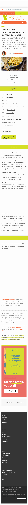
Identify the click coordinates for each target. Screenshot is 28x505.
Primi (2, 432)
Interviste (4, 474)
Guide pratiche (5, 453)
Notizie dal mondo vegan (8, 472)
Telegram (18, 487)
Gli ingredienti (5, 455)
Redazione (4, 417)
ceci (8, 94)
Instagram (4, 489)
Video (3, 451)
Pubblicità (4, 422)
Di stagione (4, 462)
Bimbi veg (4, 460)
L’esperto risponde (6, 470)
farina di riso (10, 113)
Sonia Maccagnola (19, 53)
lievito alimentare (15, 119)
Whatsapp (12, 487)
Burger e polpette (6, 436)
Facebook (11, 489)
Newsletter (4, 487)
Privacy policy (12, 491)
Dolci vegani (4, 439)
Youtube (17, 489)
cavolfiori (10, 97)
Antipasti (3, 430)
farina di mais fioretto (19, 337)
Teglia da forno (6, 131)
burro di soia (11, 116)
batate (16, 335)
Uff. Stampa (4, 420)
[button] (11, 391)
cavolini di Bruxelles (6, 337)
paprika (18, 339)
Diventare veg (5, 458)
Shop (2, 479)
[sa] (2, 9)
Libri (2, 477)
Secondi (3, 434)
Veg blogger (4, 441)
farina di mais (11, 110)
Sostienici (4, 491)
